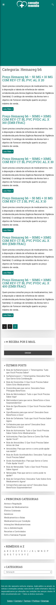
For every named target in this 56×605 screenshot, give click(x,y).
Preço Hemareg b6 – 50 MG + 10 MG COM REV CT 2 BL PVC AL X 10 (27, 199)
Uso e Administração (13, 528)
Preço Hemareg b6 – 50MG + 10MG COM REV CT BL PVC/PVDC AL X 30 (28, 160)
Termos (27, 601)
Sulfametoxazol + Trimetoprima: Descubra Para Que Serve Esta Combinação (28, 377)
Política (35, 601)
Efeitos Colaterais (12, 510)
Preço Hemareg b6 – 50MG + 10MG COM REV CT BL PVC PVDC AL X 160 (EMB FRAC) (26, 119)
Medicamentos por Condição (17, 521)
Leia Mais (7, 109)
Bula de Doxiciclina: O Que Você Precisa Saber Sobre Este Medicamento (27, 383)
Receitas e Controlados (15, 531)
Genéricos (8, 514)
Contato (18, 601)
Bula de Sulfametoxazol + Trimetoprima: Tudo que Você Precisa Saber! (27, 371)
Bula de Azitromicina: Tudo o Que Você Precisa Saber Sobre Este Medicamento (27, 431)
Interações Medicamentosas (17, 524)
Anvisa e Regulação (13, 503)
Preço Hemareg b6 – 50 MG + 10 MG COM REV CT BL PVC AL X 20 (27, 78)
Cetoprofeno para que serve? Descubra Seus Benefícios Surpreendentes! (26, 486)
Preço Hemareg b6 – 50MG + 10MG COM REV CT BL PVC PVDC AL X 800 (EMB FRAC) (26, 240)
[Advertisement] (28, 37)
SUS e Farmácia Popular (15, 535)
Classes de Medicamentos (16, 507)
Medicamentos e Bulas (14, 517)
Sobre (10, 601)
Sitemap (45, 601)
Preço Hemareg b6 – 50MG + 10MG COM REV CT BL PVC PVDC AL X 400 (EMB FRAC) (26, 283)
